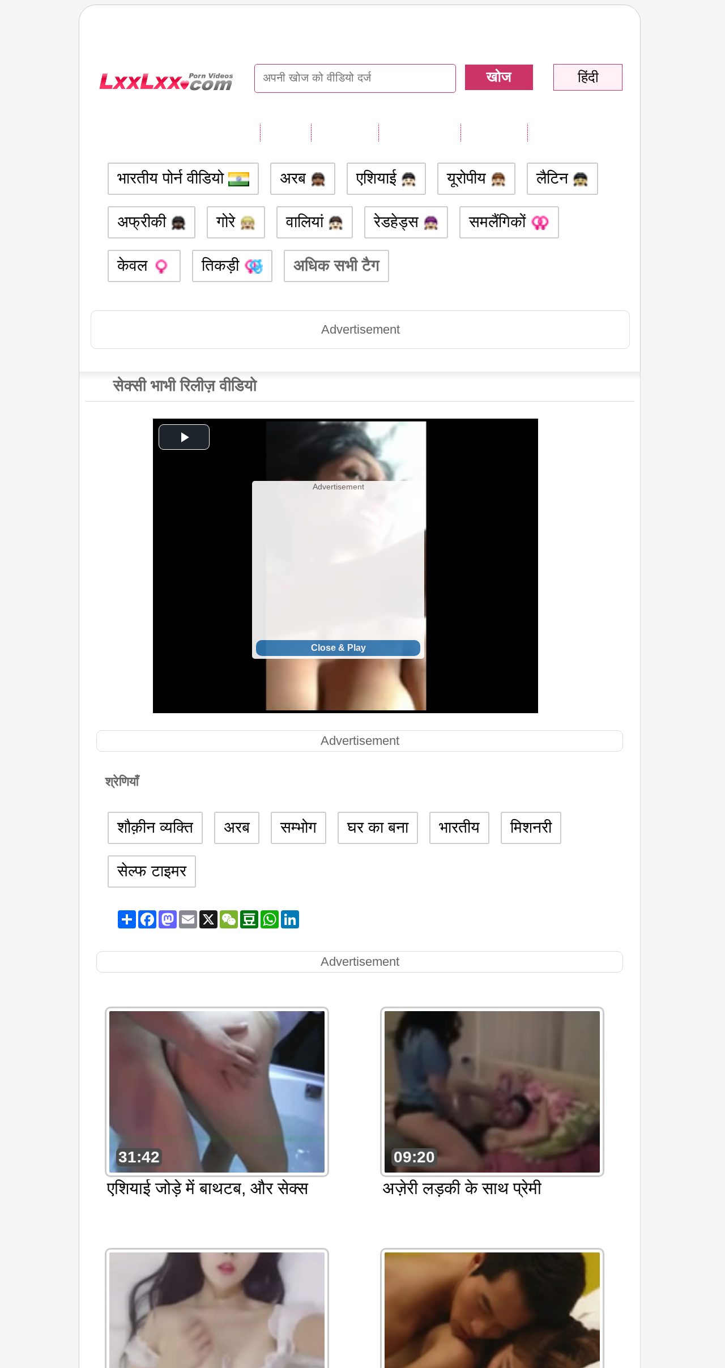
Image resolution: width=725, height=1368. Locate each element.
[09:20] (492, 1091)
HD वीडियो (562, 131)
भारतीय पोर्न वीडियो (172, 178)
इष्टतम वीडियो (419, 131)
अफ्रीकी (143, 222)
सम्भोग (298, 827)
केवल (134, 265)
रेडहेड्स (398, 222)
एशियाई (378, 178)
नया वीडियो (344, 131)
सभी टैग (285, 131)
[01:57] (217, 1332)
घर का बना (377, 827)
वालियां (307, 222)
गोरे (228, 222)
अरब (295, 178)
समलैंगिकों (499, 222)
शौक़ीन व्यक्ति (155, 827)
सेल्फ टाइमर (151, 871)
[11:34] (492, 1332)
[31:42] (217, 1091)
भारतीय (459, 827)
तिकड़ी (223, 265)
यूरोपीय (469, 178)
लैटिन (554, 178)
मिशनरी (531, 827)
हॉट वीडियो (494, 131)
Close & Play (338, 648)
